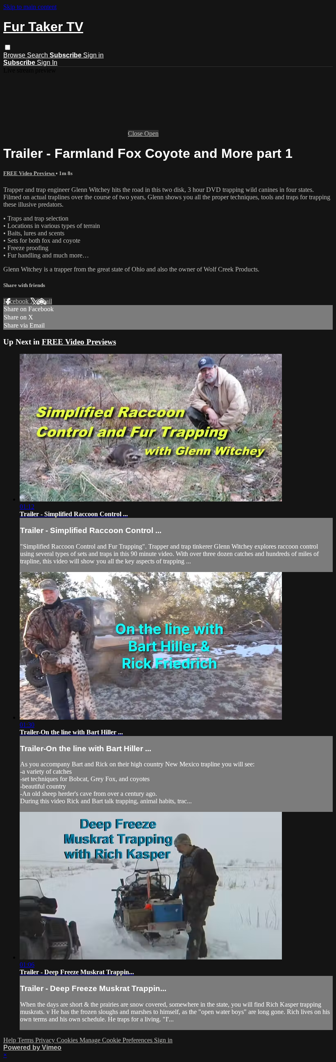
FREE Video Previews (29, 173)
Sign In (47, 62)
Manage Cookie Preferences (116, 1040)
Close (136, 133)
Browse (15, 55)
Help (10, 1040)
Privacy (46, 1040)
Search (38, 55)
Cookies (68, 1040)
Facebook (16, 301)
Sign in (93, 55)
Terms (26, 1040)
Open (151, 133)
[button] (7, 47)
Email (44, 301)
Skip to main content (30, 6)
